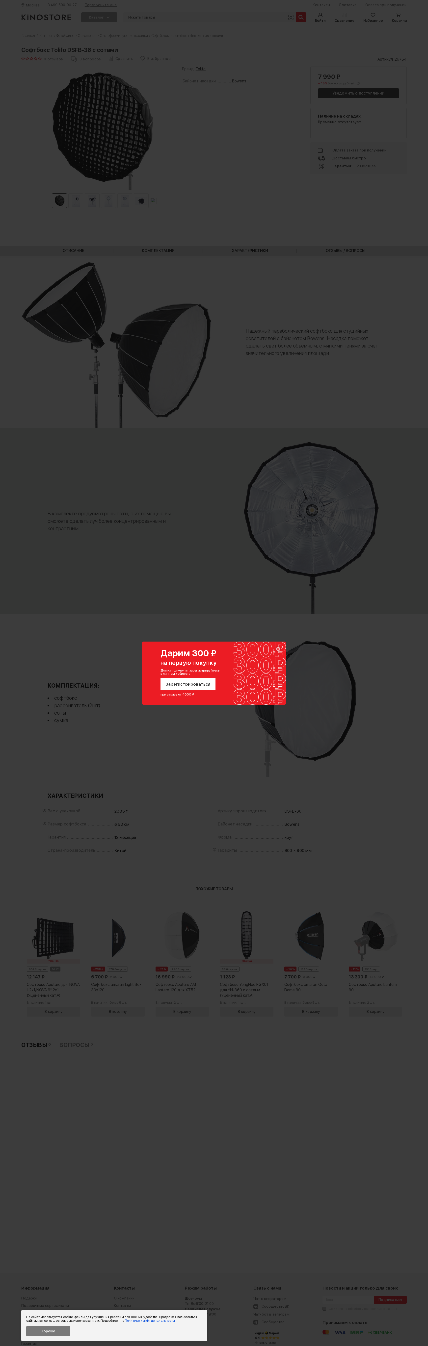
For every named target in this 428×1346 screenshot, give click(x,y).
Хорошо (48, 1331)
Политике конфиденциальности (150, 1320)
